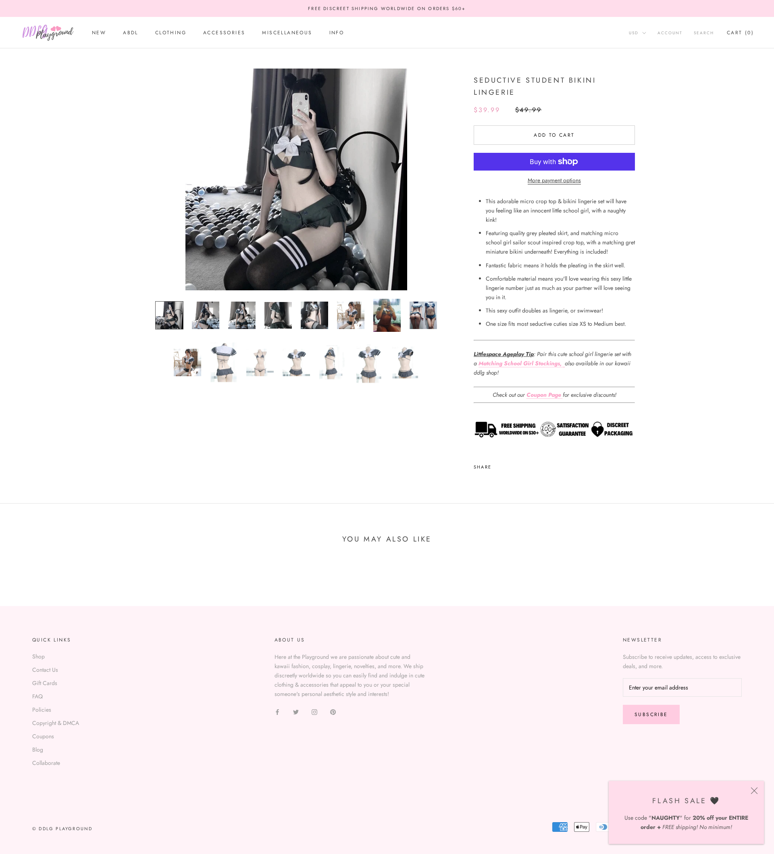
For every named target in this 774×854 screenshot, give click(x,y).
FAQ (37, 696)
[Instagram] (314, 711)
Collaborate (46, 763)
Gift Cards (44, 683)
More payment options (554, 180)
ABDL (130, 33)
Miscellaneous (287, 33)
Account (669, 33)
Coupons (43, 736)
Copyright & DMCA (55, 723)
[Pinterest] (520, 464)
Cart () (740, 33)
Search (704, 33)
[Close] (754, 790)
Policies (41, 710)
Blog (37, 750)
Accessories (224, 33)
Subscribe (651, 714)
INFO (336, 33)
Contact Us (45, 670)
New (99, 33)
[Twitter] (509, 464)
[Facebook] (499, 464)
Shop (38, 656)
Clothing (170, 33)
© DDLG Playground (62, 828)
